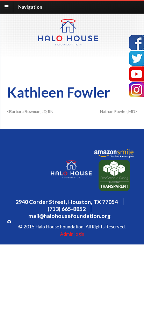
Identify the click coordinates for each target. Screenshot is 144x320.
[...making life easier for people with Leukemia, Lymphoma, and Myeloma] (68, 43)
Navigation (30, 6)
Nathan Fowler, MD (118, 111)
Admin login (72, 234)
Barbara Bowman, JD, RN (30, 111)
